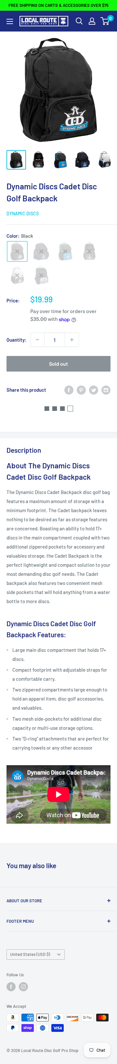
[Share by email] (105, 389)
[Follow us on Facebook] (11, 986)
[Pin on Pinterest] (81, 389)
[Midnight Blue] (41, 251)
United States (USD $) (30, 954)
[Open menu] (9, 21)
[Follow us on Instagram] (23, 986)
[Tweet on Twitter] (93, 389)
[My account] (92, 21)
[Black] (17, 251)
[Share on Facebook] (68, 389)
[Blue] (65, 251)
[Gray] (17, 275)
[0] (105, 21)
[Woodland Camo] (89, 251)
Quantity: (16, 340)
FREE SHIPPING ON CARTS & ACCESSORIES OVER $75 (58, 5)
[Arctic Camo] (41, 275)
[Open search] (79, 21)
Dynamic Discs (22, 213)
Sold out (58, 364)
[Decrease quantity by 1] (37, 340)
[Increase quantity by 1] (72, 340)
